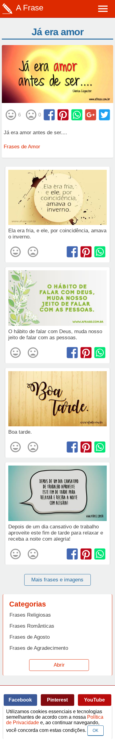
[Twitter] (104, 114)
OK (95, 730)
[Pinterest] (63, 114)
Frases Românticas (32, 626)
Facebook (20, 699)
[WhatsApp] (77, 114)
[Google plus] (90, 114)
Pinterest (57, 699)
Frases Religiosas (30, 615)
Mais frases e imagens (57, 580)
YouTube (94, 699)
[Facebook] (49, 114)
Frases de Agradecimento (39, 648)
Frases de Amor (22, 147)
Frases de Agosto (30, 637)
